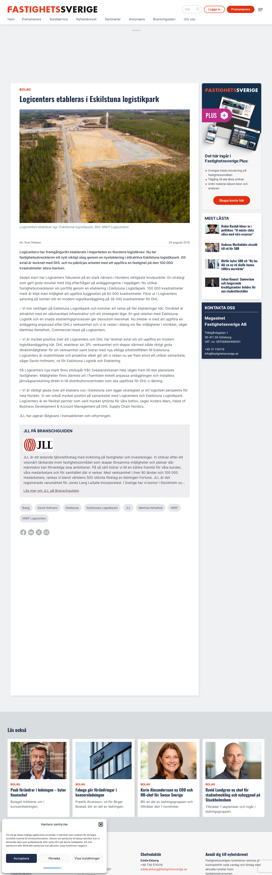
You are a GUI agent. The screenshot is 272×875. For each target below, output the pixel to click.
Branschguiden (164, 19)
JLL (128, 507)
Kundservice (59, 19)
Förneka (54, 858)
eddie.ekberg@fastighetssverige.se (164, 869)
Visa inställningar (87, 858)
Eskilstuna (72, 507)
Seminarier (113, 19)
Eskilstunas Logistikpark (102, 507)
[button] (101, 824)
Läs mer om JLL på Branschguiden (51, 491)
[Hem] (52, 9)
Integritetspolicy (52, 867)
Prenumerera (31, 19)
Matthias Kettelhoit (151, 507)
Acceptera (21, 858)
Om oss (189, 19)
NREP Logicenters (34, 518)
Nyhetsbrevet (86, 19)
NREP (174, 507)
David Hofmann (48, 507)
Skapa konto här (231, 200)
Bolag (25, 89)
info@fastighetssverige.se (221, 353)
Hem (11, 19)
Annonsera (137, 19)
